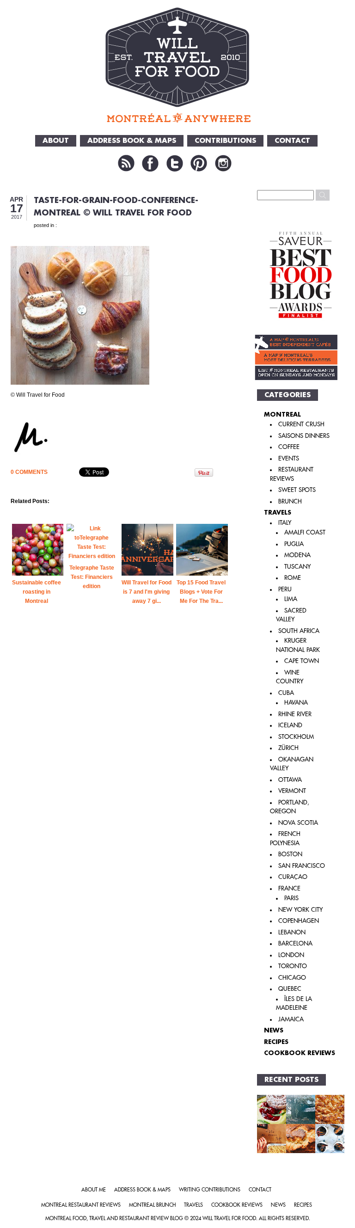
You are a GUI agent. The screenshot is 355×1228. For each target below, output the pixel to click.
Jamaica (291, 1019)
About (56, 140)
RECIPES (276, 1042)
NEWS (273, 1030)
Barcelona (295, 943)
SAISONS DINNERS (304, 436)
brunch (290, 501)
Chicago (292, 978)
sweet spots (297, 490)
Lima (290, 599)
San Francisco (301, 866)
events (288, 458)
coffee (289, 447)
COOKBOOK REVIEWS (299, 1053)
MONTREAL (282, 414)
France (289, 888)
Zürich (288, 748)
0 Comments (29, 472)
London (291, 955)
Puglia (294, 544)
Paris (291, 898)
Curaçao (292, 877)
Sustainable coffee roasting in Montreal (36, 591)
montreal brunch (152, 1205)
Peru (285, 589)
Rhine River (295, 714)
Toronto (292, 966)
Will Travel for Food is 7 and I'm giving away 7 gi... (146, 591)
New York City (300, 910)
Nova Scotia (298, 823)
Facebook (150, 163)
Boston (290, 854)
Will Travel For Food (229, 1218)
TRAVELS (277, 513)
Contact (292, 140)
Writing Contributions (209, 1189)
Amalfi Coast (304, 532)
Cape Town (301, 661)
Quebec (289, 989)
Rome (292, 578)
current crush (301, 424)
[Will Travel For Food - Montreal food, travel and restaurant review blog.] (178, 64)
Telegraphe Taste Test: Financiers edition (91, 577)
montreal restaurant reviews (81, 1205)
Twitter (174, 163)
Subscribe (126, 163)
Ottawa (290, 780)
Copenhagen (298, 921)
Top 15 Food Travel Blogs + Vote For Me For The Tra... (201, 591)
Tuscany (297, 567)
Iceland (290, 725)
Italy (284, 523)
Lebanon (292, 932)
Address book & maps (142, 1189)
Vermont (292, 791)
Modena (297, 555)
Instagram (223, 163)
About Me (93, 1189)
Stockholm (296, 737)
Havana (296, 703)
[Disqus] (120, 778)
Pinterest (198, 163)
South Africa (298, 631)
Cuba (286, 693)
